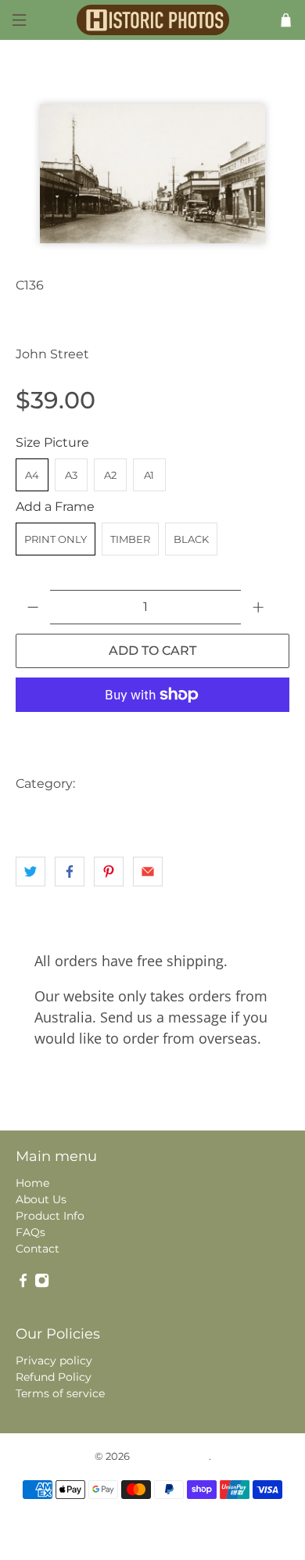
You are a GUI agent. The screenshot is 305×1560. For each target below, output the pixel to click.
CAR (174, 783)
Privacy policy (54, 1360)
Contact (37, 1249)
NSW (102, 815)
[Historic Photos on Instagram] (41, 1284)
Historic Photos (170, 1456)
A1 (149, 475)
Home (32, 1183)
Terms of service (60, 1393)
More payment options (152, 733)
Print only (55, 539)
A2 (110, 475)
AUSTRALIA (116, 783)
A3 (71, 475)
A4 (32, 475)
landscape (46, 815)
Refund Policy (54, 1377)
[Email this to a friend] (148, 871)
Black (191, 539)
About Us (41, 1199)
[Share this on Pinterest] (109, 871)
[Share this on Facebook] (69, 871)
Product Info (50, 1216)
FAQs (30, 1232)
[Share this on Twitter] (30, 871)
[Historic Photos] (153, 20)
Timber (130, 539)
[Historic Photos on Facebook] (23, 1284)
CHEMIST (227, 783)
